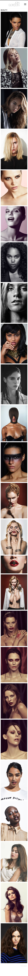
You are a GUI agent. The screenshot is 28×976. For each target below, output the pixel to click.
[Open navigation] (25, 4)
